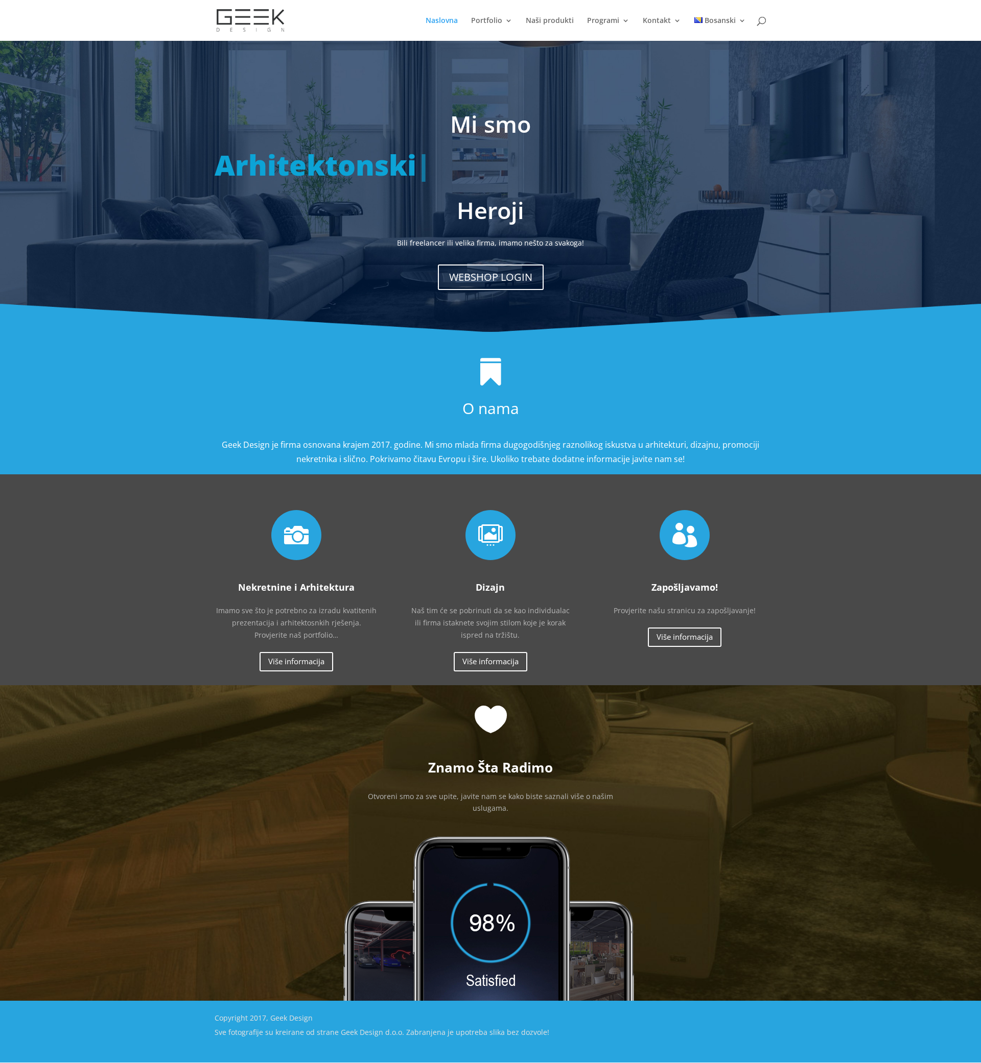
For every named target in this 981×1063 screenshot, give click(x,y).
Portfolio (486, 21)
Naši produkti (550, 21)
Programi (603, 21)
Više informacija (296, 661)
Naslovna (442, 21)
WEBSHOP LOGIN (490, 277)
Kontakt (657, 21)
